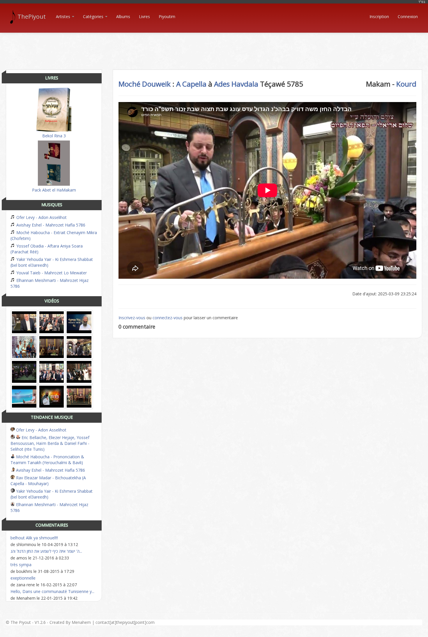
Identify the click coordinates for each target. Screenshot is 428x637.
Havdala (244, 84)
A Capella (191, 84)
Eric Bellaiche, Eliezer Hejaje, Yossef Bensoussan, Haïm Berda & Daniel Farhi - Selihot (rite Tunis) (49, 443)
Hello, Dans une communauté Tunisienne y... (52, 591)
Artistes (63, 16)
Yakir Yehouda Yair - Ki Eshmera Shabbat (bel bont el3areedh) (51, 262)
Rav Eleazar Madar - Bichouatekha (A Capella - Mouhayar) (48, 480)
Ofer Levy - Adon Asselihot (41, 217)
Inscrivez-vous (132, 317)
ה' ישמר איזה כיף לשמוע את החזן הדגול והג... (46, 551)
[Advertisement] (214, 46)
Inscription (379, 16)
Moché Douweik (145, 84)
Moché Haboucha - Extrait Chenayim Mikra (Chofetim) (53, 235)
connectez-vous (168, 317)
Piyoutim (167, 16)
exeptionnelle (23, 578)
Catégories (94, 16)
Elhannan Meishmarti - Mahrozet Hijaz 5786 (49, 283)
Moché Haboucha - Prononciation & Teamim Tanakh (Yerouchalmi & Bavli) (47, 459)
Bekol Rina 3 (54, 135)
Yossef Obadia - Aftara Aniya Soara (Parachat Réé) (46, 249)
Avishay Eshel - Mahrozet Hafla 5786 (50, 225)
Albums (123, 16)
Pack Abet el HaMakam (54, 190)
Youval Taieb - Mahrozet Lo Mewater (51, 272)
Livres (144, 16)
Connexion (408, 16)
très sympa (20, 564)
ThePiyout (31, 16)
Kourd (406, 84)
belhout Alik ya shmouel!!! (34, 538)
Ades (222, 84)
